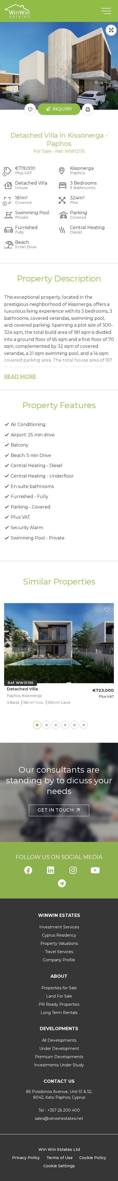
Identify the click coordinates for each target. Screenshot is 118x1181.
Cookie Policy (92, 1157)
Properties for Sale (59, 987)
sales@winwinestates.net (59, 1118)
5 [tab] (73, 723)
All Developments (59, 1040)
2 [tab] (45, 723)
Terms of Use (59, 1157)
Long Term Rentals (59, 1012)
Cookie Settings (59, 1165)
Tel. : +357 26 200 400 (59, 1110)
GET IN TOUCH (57, 810)
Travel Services (59, 951)
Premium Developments (59, 1056)
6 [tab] (82, 723)
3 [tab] (54, 723)
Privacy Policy (26, 1157)
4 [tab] (63, 723)
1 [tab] (35, 723)
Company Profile (59, 959)
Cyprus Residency (59, 935)
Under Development (59, 1048)
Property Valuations (59, 943)
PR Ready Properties (59, 1004)
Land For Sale (59, 996)
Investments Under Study (59, 1065)
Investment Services (59, 927)
